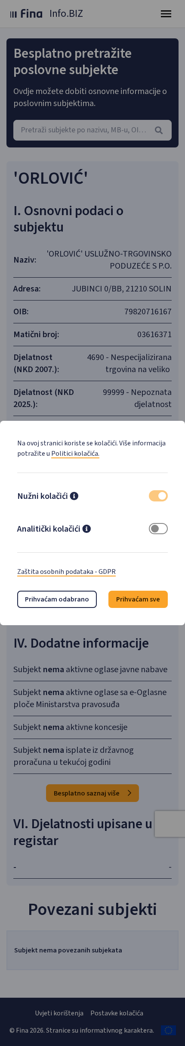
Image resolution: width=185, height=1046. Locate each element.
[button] (74, 497)
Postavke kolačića (116, 1013)
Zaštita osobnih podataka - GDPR (66, 571)
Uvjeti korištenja (59, 1013)
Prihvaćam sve (138, 599)
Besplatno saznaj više (87, 793)
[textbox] (92, 130)
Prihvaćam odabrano (57, 599)
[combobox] (92, 130)
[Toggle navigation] (166, 13)
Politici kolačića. (75, 453)
